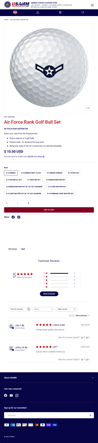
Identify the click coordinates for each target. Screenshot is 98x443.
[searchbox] (17, 309)
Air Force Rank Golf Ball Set (19, 19)
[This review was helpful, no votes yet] (82, 337)
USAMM (12, 437)
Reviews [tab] (13, 249)
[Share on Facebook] (13, 217)
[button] (60, 12)
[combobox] (43, 309)
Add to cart (49, 210)
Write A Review (49, 294)
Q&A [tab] (23, 249)
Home (6, 19)
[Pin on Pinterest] (19, 217)
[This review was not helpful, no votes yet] (87, 337)
